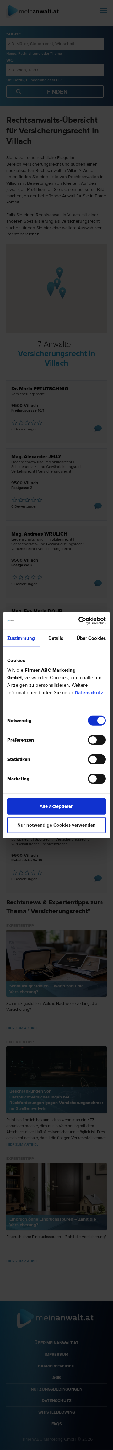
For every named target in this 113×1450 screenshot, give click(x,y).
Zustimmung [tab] (21, 638)
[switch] (97, 740)
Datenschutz (89, 693)
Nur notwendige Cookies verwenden (56, 825)
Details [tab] (55, 638)
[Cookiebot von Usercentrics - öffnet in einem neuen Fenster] (80, 621)
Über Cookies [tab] (91, 638)
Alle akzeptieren (57, 806)
